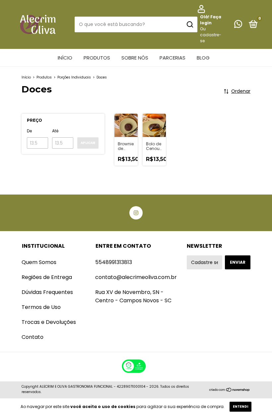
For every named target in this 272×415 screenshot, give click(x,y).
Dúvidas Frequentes (47, 292)
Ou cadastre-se (210, 35)
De (29, 131)
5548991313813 (113, 262)
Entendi (240, 406)
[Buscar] (189, 25)
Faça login (210, 20)
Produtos (97, 57)
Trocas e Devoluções (49, 322)
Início (65, 57)
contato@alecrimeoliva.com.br (136, 277)
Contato (32, 337)
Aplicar (88, 142)
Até (55, 131)
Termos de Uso (41, 307)
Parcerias (172, 57)
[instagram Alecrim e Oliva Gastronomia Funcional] (136, 212)
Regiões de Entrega (47, 277)
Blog (203, 57)
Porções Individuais (74, 77)
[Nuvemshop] (229, 390)
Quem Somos (39, 262)
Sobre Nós (134, 57)
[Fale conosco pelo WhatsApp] (238, 25)
